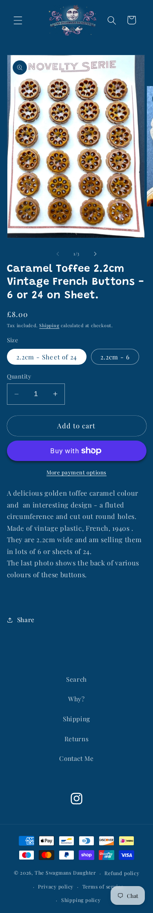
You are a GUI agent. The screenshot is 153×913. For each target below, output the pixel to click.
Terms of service (103, 886)
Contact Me (76, 758)
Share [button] (26, 619)
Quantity (19, 376)
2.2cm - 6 (115, 356)
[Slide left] (58, 254)
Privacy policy (55, 886)
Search (76, 679)
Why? (76, 698)
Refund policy (121, 873)
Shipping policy (81, 900)
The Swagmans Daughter (65, 873)
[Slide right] (95, 254)
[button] (18, 20)
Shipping (49, 325)
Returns (76, 738)
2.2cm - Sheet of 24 (47, 356)
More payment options (76, 472)
